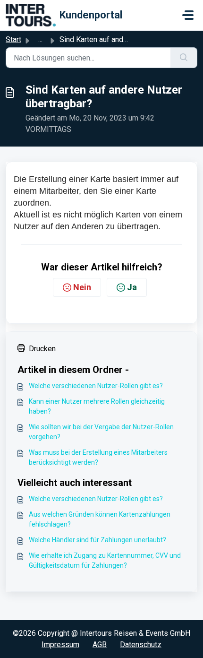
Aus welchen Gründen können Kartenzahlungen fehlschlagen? (99, 519)
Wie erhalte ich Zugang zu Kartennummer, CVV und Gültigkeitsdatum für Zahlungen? (105, 560)
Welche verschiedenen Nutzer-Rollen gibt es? (96, 386)
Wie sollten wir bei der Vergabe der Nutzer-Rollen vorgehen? (101, 432)
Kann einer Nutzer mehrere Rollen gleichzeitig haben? (97, 406)
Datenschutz (140, 644)
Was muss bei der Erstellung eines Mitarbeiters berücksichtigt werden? (98, 457)
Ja (132, 287)
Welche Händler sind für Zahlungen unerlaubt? (97, 540)
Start (13, 39)
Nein (82, 287)
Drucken (42, 348)
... (40, 39)
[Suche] (183, 57)
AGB (100, 644)
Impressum (60, 644)
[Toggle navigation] (187, 15)
